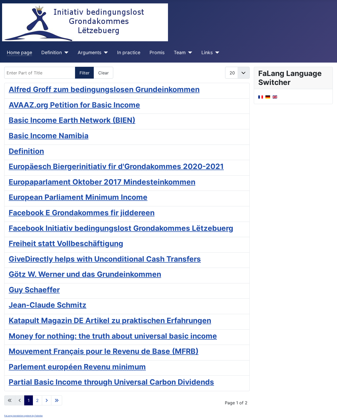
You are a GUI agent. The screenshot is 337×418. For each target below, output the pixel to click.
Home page (19, 52)
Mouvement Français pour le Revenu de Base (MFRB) (104, 351)
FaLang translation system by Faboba (23, 415)
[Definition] (65, 52)
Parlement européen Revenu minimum (77, 366)
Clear (103, 72)
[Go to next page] (46, 400)
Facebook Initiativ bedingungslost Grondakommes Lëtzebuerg (121, 228)
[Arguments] (104, 52)
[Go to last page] (56, 400)
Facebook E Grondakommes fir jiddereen (82, 212)
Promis (157, 52)
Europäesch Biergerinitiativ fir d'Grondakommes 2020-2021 (116, 166)
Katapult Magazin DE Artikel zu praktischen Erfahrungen (110, 320)
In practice (128, 52)
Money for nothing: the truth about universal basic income (113, 336)
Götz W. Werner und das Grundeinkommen (85, 274)
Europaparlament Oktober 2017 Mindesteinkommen (102, 181)
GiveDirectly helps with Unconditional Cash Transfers (105, 258)
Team (180, 52)
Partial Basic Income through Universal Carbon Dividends (111, 382)
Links (207, 52)
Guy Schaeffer (34, 289)
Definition (51, 52)
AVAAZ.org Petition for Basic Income (74, 104)
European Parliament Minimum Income (78, 197)
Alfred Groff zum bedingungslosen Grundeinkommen (104, 89)
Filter (85, 72)
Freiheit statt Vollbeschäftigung (66, 243)
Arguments (89, 52)
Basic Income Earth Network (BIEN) (72, 120)
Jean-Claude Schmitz (47, 304)
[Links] (216, 52)
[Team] (189, 52)
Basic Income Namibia (48, 135)
